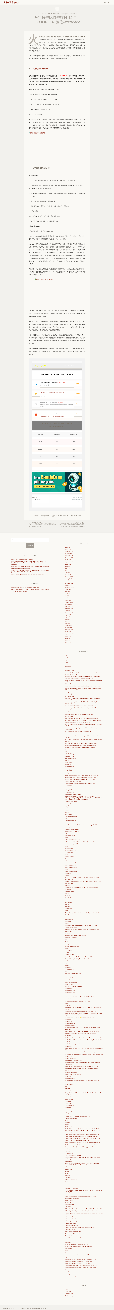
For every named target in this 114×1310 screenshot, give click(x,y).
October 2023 (68, 560)
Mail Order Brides (69, 980)
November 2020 (69, 629)
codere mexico (68, 861)
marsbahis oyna (69, 988)
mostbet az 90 (68, 1021)
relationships (68, 1161)
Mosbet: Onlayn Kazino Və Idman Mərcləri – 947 (77, 1001)
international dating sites (71, 937)
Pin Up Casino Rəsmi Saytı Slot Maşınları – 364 (77, 1140)
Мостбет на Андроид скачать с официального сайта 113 (76, 1244)
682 (66, 749)
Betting (67, 810)
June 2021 (67, 619)
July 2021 (67, 617)
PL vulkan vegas (69, 1153)
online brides (68, 1095)
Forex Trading (68, 898)
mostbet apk (68, 1005)
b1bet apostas (68, 785)
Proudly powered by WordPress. (13, 1308)
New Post (67, 1088)
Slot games (68, 1175)
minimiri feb (68, 999)
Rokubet (67, 1167)
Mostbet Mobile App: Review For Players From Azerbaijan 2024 (27, 574)
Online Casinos (69, 1099)
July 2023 (67, 566)
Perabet (67, 1124)
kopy (66, 963)
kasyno (67, 952)
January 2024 (68, 553)
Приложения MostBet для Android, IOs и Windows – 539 (78, 1261)
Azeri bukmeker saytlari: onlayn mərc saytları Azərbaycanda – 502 (82, 775)
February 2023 (69, 576)
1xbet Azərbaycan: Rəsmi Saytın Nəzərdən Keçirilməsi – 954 (80, 707)
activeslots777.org (69, 756)
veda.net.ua (68, 1206)
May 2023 (67, 570)
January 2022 (68, 604)
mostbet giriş (68, 1035)
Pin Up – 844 (68, 1126)
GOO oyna (68, 917)
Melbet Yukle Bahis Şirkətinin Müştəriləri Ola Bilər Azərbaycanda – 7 (82, 997)
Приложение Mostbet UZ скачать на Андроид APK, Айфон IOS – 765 (80, 1259)
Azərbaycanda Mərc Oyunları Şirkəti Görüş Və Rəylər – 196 (80, 777)
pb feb (66, 1120)
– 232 (66, 658)
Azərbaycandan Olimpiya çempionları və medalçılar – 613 (80, 783)
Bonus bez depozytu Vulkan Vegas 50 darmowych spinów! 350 (81, 825)
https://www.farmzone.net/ (66, 14)
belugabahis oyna (69, 792)
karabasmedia (68, 950)
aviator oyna (68, 768)
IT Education (68, 939)
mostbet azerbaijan (70, 1023)
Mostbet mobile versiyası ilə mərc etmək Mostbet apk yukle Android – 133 (84, 1054)
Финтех (66, 1269)
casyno (67, 854)
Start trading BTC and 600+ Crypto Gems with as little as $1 (52, 416)
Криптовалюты (68, 1242)
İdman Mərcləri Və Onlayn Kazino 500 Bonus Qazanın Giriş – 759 (82, 929)
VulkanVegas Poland (70, 1229)
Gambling (67, 906)
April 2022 (68, 598)
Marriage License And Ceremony (73, 986)
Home (104, 2)
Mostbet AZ (68, 1019)
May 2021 (67, 621)
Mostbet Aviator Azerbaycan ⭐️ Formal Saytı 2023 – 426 (79, 1017)
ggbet (66, 910)
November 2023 (69, 557)
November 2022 (69, 583)
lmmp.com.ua (68, 975)
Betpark (67, 806)
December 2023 (69, 555)
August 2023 (68, 564)
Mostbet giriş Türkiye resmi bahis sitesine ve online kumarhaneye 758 (83, 1037)
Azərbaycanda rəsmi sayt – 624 (73, 781)
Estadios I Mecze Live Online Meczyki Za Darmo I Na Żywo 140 (81, 887)
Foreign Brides (69, 895)
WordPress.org (69, 1295)
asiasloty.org (68, 764)
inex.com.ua (68, 933)
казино (66, 1240)
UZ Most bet (68, 1202)
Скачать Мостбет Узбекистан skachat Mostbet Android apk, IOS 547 (81, 1265)
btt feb (66, 837)
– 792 (66, 662)
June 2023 (67, 568)
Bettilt (66, 808)
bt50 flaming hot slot (70, 835)
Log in (66, 1289)
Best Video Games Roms (71, 801)
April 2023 (67, 572)
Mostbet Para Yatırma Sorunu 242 (73, 1060)
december (67, 875)
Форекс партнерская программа (71, 1276)
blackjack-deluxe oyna (71, 816)
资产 (75, 516)
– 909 (66, 664)
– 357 (66, 660)
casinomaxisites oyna (70, 850)
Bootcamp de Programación (72, 831)
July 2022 (67, 591)
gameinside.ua (68, 908)
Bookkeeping (68, 827)
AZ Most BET (68, 771)
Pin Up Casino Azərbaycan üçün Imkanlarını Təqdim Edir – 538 (81, 1136)
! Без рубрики (68, 666)
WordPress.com (41, 1308)
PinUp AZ (67, 1151)
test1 (66, 1186)
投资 (64, 516)
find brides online (69, 891)
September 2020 (69, 634)
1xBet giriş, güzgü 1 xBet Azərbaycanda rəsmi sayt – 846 (79, 714)
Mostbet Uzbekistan (70, 1078)
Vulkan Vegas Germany (71, 1221)
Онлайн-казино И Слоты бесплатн (31, 587)
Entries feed (68, 1291)
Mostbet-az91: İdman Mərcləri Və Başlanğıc (22, 559)
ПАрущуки (67, 1257)
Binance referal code (16, 589)
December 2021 (69, 606)
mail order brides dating (71, 982)
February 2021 (68, 625)
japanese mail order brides (72, 946)
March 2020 (68, 642)
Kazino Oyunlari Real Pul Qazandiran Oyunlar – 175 (78, 956)
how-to (67, 923)
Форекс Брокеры (68, 1271)
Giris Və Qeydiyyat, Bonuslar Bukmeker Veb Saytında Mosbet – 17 (82, 912)
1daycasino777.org (69, 670)
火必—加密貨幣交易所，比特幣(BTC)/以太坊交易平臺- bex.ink (42, 524)
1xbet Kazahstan (69, 716)
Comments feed (69, 1293)
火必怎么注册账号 (40, 69)
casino (66, 846)
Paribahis (67, 1114)
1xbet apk (67, 692)
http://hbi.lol (63, 76)
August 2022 (68, 589)
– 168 (66, 655)
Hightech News (69, 919)
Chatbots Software (69, 856)
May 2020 (67, 640)
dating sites (68, 873)
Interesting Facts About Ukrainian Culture (75, 935)
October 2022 (68, 585)
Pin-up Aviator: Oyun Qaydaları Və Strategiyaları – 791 (79, 1147)
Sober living (68, 1177)
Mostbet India (68, 1042)
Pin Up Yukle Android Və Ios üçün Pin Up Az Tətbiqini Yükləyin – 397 (83, 1142)
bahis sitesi (67, 787)
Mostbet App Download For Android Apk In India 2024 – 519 (80, 1011)
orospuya (67, 1109)
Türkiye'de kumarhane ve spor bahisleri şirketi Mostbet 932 (80, 1196)
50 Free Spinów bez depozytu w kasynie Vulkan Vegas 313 (80, 747)
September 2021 (69, 612)
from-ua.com (68, 902)
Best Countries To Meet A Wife (73, 794)
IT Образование (68, 942)
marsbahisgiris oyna (70, 992)
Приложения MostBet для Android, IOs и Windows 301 (78, 1263)
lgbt (66, 971)
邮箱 (79, 516)
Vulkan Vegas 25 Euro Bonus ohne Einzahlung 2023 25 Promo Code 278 (83, 1208)
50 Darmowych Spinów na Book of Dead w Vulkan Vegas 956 (80, 745)
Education (67, 885)
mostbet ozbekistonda (70, 1058)
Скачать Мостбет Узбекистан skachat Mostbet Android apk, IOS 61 (80, 1267)
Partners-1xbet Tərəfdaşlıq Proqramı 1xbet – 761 (77, 1116)
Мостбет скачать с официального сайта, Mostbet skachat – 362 (79, 1246)
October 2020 (68, 632)
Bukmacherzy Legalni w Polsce (73, 839)
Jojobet (67, 948)
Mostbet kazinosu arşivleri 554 (72, 1044)
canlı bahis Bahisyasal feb (71, 844)
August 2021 (68, 615)
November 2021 (69, 608)
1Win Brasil (68, 684)
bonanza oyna (68, 822)
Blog (66, 818)
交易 (57, 516)
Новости (66, 1252)
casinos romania (69, 852)
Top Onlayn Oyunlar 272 (71, 1188)
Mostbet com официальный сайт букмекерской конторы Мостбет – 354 (80, 1033)
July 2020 (67, 638)
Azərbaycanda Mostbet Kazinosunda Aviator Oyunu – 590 (80, 779)
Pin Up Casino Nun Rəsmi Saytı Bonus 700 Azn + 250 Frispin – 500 (82, 1138)
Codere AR (67, 858)
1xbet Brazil (68, 710)
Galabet (67, 904)
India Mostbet (68, 931)
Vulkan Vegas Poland (70, 1223)
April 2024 (67, 547)
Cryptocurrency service (71, 867)
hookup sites (68, 921)
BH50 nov (67, 812)
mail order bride (69, 977)
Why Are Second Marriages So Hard (74, 1233)
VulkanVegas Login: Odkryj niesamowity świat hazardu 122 (80, 1227)
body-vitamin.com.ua (70, 820)
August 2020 (68, 636)
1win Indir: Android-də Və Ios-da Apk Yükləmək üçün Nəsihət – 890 (82, 686)
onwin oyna (68, 1107)
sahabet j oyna (68, 1169)
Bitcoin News (68, 814)
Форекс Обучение (68, 1274)
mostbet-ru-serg (69, 1084)
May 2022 (67, 595)
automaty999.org (69, 766)
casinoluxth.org (69, 848)
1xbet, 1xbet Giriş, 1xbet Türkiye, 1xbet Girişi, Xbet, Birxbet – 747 (81, 743)
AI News (67, 760)
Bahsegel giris (68, 790)
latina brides (68, 967)
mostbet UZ (68, 1076)
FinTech (67, 893)
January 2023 (68, 579)
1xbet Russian (68, 733)
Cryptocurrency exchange (71, 863)
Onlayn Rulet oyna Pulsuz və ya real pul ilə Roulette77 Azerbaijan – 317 (83, 1093)
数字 (68, 516)
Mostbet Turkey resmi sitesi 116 (73, 1074)
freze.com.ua (68, 900)
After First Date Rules (70, 758)
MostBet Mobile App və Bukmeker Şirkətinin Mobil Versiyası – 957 (82, 1052)
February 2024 (69, 551)
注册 (71, 516)
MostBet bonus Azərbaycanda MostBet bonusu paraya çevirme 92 (82, 1031)
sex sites (67, 1173)
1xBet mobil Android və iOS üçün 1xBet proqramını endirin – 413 (81, 718)
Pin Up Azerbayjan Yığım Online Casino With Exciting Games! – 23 (82, 1134)
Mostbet (67, 1003)
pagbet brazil (68, 1112)
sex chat (67, 1171)
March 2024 (68, 549)
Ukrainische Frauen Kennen (72, 1198)
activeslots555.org (69, 754)
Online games (68, 1103)
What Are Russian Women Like (73, 1231)
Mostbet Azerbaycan (70, 1025)
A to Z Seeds (11, 2)
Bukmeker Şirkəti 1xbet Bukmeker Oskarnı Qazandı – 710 (80, 841)
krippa (66, 965)
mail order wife (69, 984)
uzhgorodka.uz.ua (69, 1204)
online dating (68, 1101)
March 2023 (68, 574)
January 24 (67, 944)
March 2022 (68, 600)
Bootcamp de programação (72, 829)
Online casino (68, 1097)
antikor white (68, 762)
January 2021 (68, 627)
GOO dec (67, 915)
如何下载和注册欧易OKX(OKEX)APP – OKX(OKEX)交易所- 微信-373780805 (72, 524)
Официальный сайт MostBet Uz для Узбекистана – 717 (77, 1255)
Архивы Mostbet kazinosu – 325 (73, 1238)
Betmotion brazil (69, 803)
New (66, 1086)
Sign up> (78, 383)
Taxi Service (68, 1181)
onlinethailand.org (69, 1105)
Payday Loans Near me (71, 1118)
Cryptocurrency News (70, 865)
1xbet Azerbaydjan (69, 696)
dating (66, 869)
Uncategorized (44, 516)
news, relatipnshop (70, 1090)
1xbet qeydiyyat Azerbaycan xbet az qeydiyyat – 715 (78, 731)
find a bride (68, 889)
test (66, 1184)
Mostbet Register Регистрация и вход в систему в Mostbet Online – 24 (81, 1066)
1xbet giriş (67, 712)
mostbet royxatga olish (71, 1072)
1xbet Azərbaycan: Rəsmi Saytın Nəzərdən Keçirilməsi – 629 (80, 705)
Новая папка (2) (68, 1248)
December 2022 (69, 581)
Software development (71, 1179)
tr (65, 1194)
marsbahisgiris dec (70, 990)
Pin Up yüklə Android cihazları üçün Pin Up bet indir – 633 (80, 1144)
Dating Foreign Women (71, 871)
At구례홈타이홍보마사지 (16, 587)
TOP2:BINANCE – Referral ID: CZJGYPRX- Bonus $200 (52, 392)
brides (66, 833)
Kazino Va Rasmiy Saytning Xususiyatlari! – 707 (77, 959)
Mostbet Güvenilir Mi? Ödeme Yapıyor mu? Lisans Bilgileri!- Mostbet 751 (83, 1039)
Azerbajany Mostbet (70, 773)
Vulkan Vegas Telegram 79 (72, 1225)
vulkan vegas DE (69, 1216)
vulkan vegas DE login (70, 1219)
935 (66, 751)
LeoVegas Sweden (69, 969)
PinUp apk (68, 1149)
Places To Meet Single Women (73, 1155)
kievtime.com (68, 961)
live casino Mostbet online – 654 (73, 973)
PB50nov (67, 1122)
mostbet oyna (68, 1056)
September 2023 (69, 562)
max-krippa (68, 994)
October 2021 (68, 610)
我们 (60, 516)
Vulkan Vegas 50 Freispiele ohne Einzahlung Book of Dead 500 (81, 1211)
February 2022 (69, 602)
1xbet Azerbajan (69, 694)
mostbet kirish (68, 1046)
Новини (66, 1250)
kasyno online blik (69, 954)
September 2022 (69, 587)
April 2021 (67, 623)
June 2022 (67, 593)
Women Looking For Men (71, 1235)
